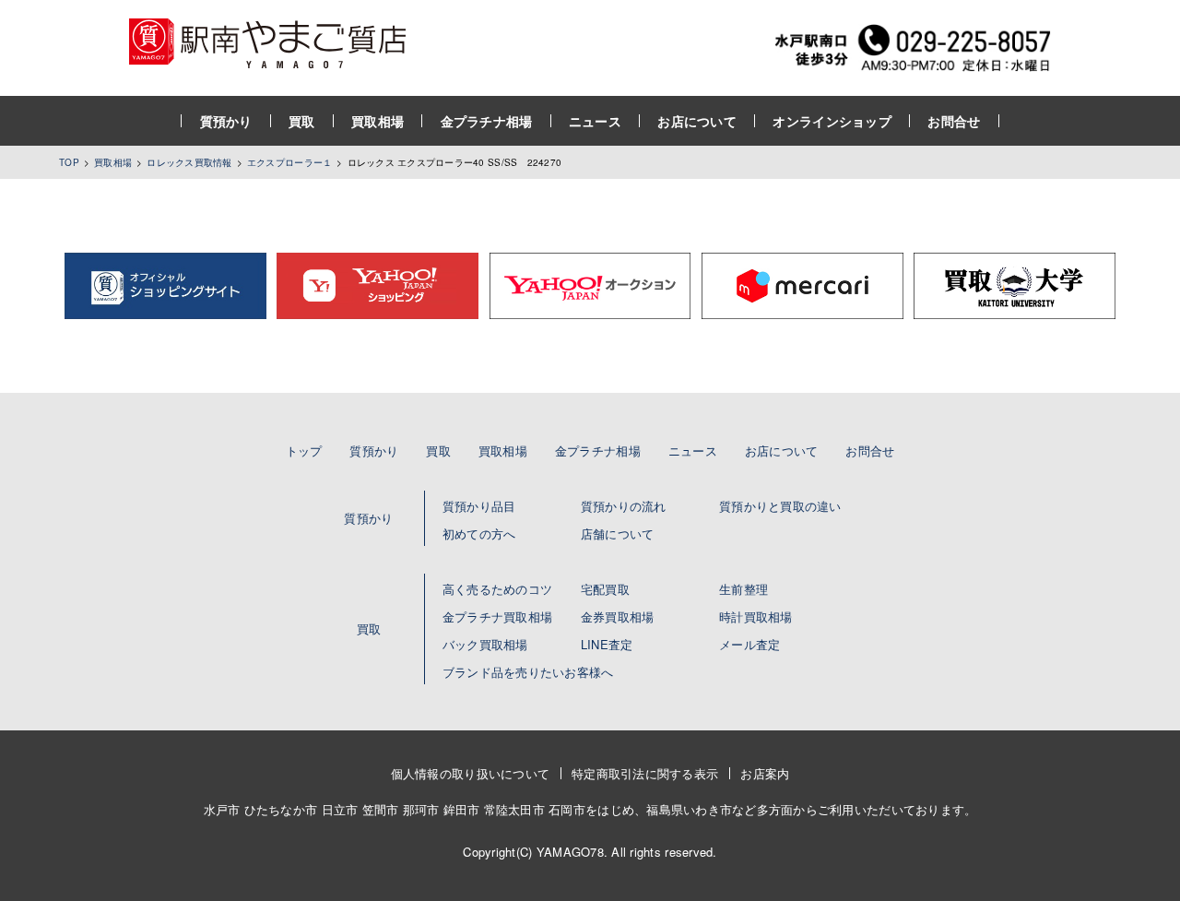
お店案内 (764, 773)
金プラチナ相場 (487, 121)
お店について (697, 121)
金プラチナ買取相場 (497, 616)
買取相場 (377, 121)
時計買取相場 (756, 616)
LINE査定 (607, 644)
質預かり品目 (479, 506)
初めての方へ (479, 533)
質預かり (226, 121)
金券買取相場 (618, 616)
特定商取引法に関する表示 (645, 773)
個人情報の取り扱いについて (470, 773)
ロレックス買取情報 (189, 162)
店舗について (618, 533)
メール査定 (749, 644)
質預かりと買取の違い (780, 506)
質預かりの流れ (624, 506)
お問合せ (953, 121)
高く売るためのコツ (497, 589)
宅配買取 (605, 589)
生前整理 (743, 589)
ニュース (595, 121)
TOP (69, 162)
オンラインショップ (832, 121)
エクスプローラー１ (289, 162)
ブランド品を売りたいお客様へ (528, 672)
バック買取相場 (485, 644)
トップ (304, 450)
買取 (302, 121)
